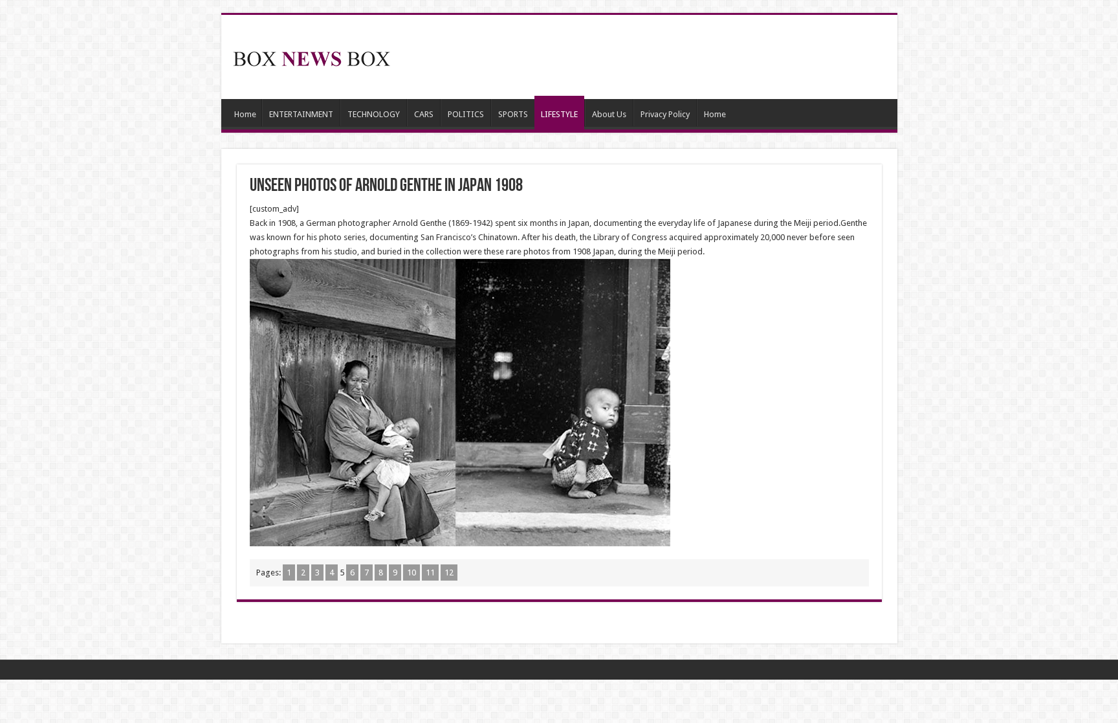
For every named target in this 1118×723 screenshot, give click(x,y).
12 (449, 572)
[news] (312, 56)
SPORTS (513, 114)
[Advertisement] (652, 57)
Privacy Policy (665, 114)
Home (245, 114)
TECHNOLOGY (373, 114)
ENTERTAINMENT (301, 114)
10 (411, 572)
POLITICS (466, 114)
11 (430, 572)
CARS (423, 114)
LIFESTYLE (559, 114)
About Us (609, 114)
